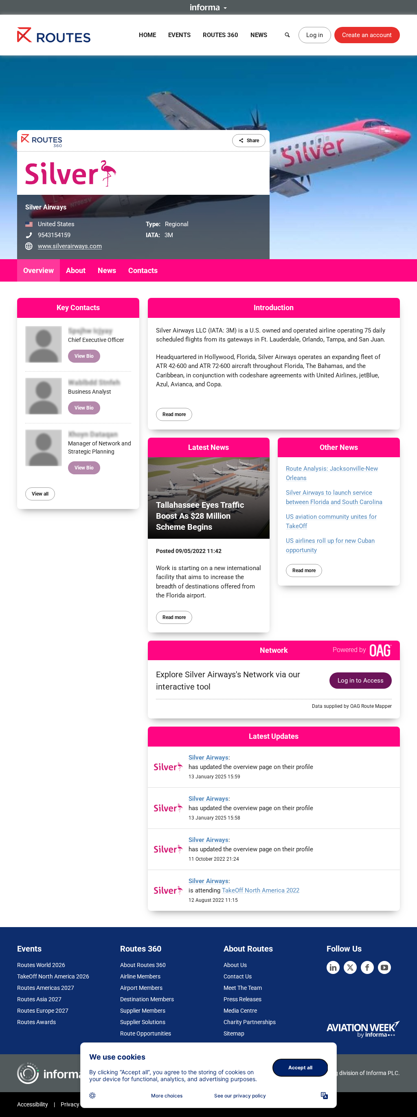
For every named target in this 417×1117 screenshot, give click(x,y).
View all (40, 494)
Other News (339, 447)
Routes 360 (220, 35)
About (76, 270)
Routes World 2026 (41, 965)
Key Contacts (78, 307)
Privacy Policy (78, 1104)
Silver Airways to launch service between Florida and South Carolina (334, 497)
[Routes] (53, 34)
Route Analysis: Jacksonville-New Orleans (332, 473)
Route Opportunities (145, 1033)
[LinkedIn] (333, 967)
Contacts (143, 270)
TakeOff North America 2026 (53, 976)
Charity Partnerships (250, 1022)
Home (147, 35)
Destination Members (147, 999)
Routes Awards (36, 1022)
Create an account (367, 35)
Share (253, 140)
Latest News (208, 447)
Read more (174, 414)
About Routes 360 (143, 965)
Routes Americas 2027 (45, 988)
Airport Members (141, 988)
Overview (38, 270)
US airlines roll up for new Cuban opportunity (330, 545)
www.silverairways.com (70, 246)
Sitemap (234, 1033)
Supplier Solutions (142, 1022)
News (258, 35)
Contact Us (238, 976)
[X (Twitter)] (350, 967)
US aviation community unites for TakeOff (331, 521)
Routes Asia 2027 (39, 999)
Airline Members (140, 976)
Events (179, 35)
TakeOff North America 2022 (260, 890)
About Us (235, 965)
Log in (314, 35)
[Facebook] (367, 967)
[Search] (287, 35)
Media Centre (240, 1010)
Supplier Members (142, 1010)
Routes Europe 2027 (42, 1010)
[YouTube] (384, 967)
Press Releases (242, 999)
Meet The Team (243, 988)
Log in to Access (361, 680)
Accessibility (32, 1104)
